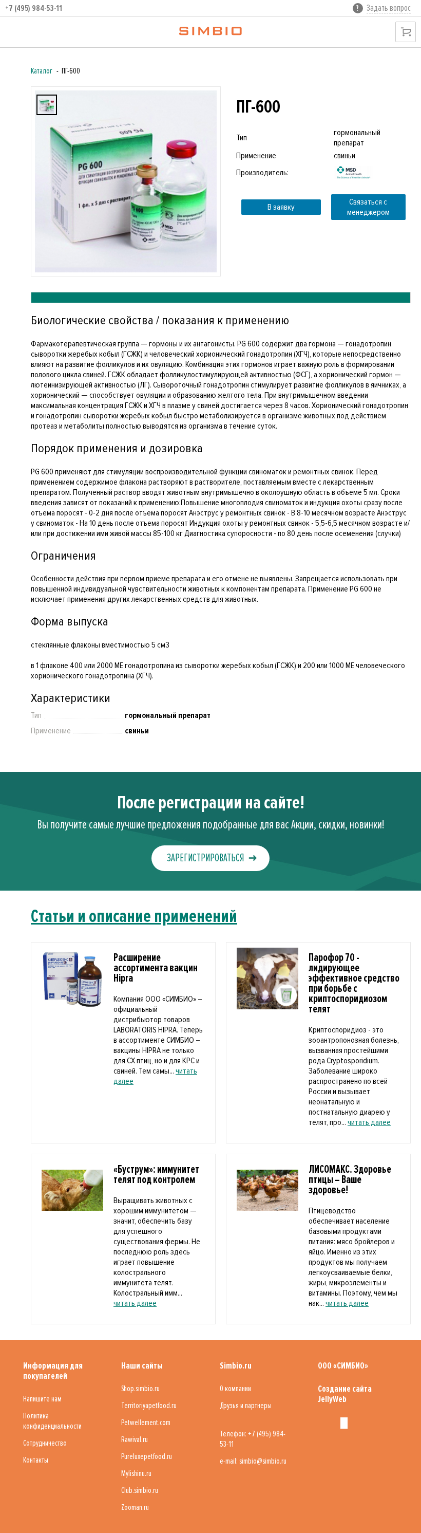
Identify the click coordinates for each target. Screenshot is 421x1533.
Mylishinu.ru (136, 1473)
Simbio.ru (236, 1365)
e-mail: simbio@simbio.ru (253, 1461)
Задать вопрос (389, 7)
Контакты (35, 1460)
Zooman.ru (135, 1507)
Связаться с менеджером (368, 207)
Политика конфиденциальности (52, 1421)
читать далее (369, 1122)
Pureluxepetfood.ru (146, 1456)
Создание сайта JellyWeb (345, 1394)
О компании (235, 1388)
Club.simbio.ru (139, 1490)
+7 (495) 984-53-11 (33, 8)
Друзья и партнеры (246, 1405)
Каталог (41, 71)
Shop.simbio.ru (140, 1388)
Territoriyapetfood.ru (149, 1405)
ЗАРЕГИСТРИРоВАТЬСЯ (205, 858)
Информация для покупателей (53, 1370)
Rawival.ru (134, 1439)
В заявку (281, 207)
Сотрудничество (45, 1443)
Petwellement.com (145, 1422)
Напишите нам (42, 1399)
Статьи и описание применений (134, 916)
